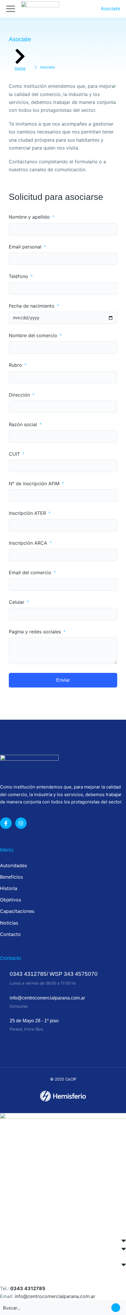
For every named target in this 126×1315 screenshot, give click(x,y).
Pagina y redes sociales (35, 632)
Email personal (26, 247)
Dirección (20, 395)
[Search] (115, 1307)
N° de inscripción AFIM (35, 483)
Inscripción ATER (28, 513)
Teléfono (19, 276)
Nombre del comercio (34, 335)
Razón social (23, 424)
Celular (17, 602)
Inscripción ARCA (29, 543)
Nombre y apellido (30, 217)
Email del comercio (31, 572)
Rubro (16, 365)
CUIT (15, 454)
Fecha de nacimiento (32, 306)
